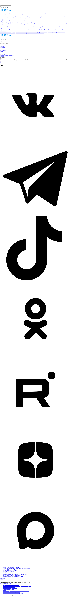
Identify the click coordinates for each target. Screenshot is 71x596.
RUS (1, 1)
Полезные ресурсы (44, 23)
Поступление (2, 47)
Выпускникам (3, 31)
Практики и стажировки (26, 29)
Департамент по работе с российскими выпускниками (27, 32)
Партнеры (35, 23)
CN (8, 1)
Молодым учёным (47, 22)
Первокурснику (43, 26)
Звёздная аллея (13, 26)
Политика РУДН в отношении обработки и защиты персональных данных (17, 568)
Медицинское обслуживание (31, 26)
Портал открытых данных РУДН (9, 569)
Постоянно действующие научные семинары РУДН (58, 23)
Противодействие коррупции (8, 571)
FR (5, 1)
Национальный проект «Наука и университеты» (24, 23)
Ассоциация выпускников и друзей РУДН (8, 32)
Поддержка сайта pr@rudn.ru (5, 583)
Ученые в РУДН (33, 24)
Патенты (39, 23)
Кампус (17, 26)
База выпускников (10, 33)
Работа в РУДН (38, 29)
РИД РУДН (20, 24)
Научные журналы (62, 22)
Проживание (48, 26)
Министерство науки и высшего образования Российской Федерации (16, 574)
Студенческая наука (26, 24)
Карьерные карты (11, 29)
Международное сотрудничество (6, 2)
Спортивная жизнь (9, 27)
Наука (1, 21)
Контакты (18, 2)
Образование (2, 46)
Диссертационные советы (24, 22)
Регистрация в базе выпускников (37, 33)
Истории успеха (21, 33)
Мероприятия (41, 22)
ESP (6, 1)
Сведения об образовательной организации (11, 567)
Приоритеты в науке (4, 24)
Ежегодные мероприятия (5, 26)
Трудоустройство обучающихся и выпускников (50, 29)
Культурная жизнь (22, 26)
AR (9, 1)
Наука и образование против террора (10, 570)
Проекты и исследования (13, 24)
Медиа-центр (2, 54)
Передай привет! (28, 33)
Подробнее (2, 62)
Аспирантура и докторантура (6, 22)
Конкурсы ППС (18, 29)
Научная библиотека (55, 22)
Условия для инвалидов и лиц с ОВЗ (36, 27)
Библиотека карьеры (4, 29)
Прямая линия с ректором (56, 26)
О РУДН (2, 44)
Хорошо (1, 61)
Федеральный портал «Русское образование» (11, 575)
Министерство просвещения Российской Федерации (13, 576)
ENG (3, 1)
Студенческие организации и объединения (21, 27)
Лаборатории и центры (33, 22)
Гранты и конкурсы (15, 22)
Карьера (1, 28)
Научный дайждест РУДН (10, 23)
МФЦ (38, 26)
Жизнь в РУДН (3, 25)
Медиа (14, 2)
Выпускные (16, 33)
